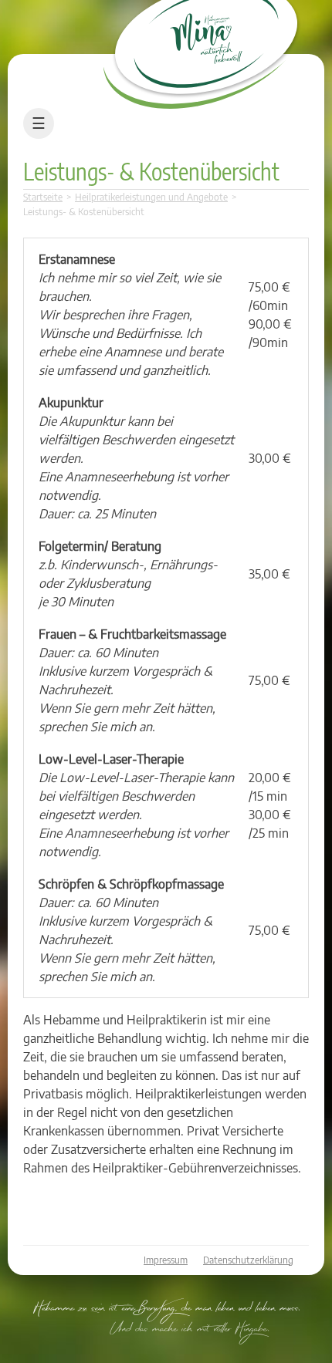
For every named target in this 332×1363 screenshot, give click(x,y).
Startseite (43, 197)
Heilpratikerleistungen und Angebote (151, 197)
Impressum (166, 1260)
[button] (28, 1335)
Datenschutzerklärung (248, 1260)
